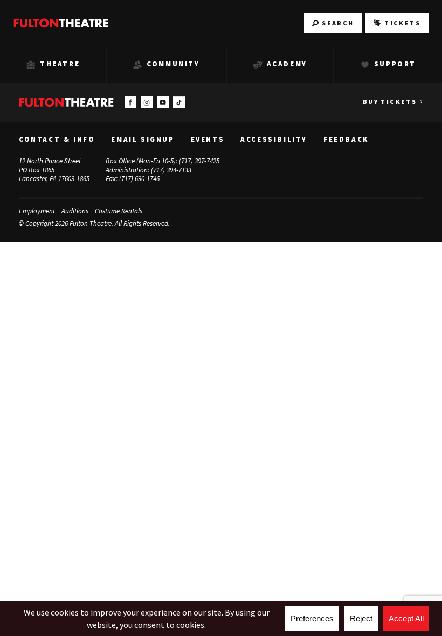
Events (208, 139)
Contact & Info (57, 139)
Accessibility (273, 139)
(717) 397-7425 (199, 160)
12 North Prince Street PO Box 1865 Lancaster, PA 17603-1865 (54, 170)
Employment (37, 211)
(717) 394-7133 (171, 170)
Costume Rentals (118, 211)
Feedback (346, 139)
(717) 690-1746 (139, 178)
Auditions (74, 211)
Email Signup (142, 139)
